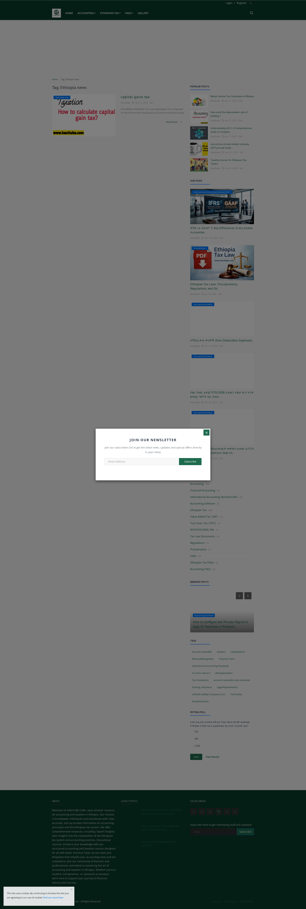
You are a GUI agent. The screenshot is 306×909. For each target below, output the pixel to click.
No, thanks (153, 469)
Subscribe (190, 461)
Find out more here (53, 897)
